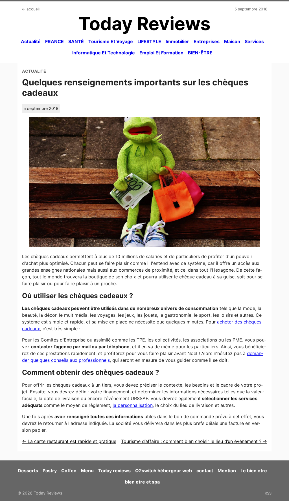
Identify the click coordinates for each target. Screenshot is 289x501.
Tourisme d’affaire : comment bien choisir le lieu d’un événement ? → (194, 441)
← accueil (31, 9)
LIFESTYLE (149, 41)
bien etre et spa (142, 482)
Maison (232, 41)
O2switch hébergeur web (163, 470)
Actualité (31, 41)
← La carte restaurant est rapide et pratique (69, 441)
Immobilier (177, 41)
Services (254, 41)
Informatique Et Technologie (103, 53)
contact (204, 470)
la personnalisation (133, 405)
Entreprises (207, 41)
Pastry (50, 470)
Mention (227, 470)
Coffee (68, 470)
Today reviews (114, 470)
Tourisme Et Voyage (110, 41)
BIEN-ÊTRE (200, 53)
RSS (268, 493)
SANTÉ (76, 41)
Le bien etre (253, 470)
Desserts (28, 470)
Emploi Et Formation (161, 53)
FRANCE (54, 41)
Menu (87, 470)
